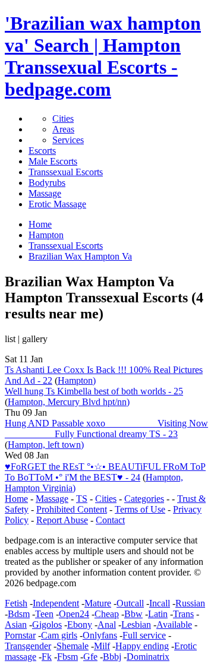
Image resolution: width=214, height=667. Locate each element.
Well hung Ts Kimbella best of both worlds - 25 (94, 391)
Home (16, 499)
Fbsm (67, 657)
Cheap (107, 614)
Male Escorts (53, 161)
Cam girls (59, 635)
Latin (158, 614)
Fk (47, 657)
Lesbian (136, 624)
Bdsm (19, 614)
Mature (97, 603)
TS (81, 499)
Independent (56, 603)
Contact (110, 520)
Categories (144, 499)
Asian (16, 624)
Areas (63, 129)
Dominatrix (148, 657)
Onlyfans (100, 635)
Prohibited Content (71, 509)
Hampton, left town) (46, 445)
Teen (44, 614)
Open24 (74, 614)
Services (68, 140)
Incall (159, 603)
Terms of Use (140, 509)
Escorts (42, 151)
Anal (106, 624)
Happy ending (142, 646)
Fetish (16, 603)
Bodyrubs (47, 183)
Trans (183, 614)
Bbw (133, 614)
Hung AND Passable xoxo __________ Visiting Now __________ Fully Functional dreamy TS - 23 (106, 428)
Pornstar (20, 635)
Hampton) (77, 380)
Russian (190, 603)
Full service (144, 635)
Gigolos (47, 624)
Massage (45, 193)
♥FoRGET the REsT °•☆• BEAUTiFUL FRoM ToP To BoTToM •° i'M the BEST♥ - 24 (105, 471)
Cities (63, 118)
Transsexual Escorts (66, 172)
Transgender (28, 646)
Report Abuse (62, 520)
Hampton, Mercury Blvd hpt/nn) (69, 402)
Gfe (90, 657)
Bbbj (112, 657)
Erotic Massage (57, 204)
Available (174, 624)
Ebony (79, 624)
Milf (102, 646)
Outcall (130, 603)
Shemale (72, 646)
